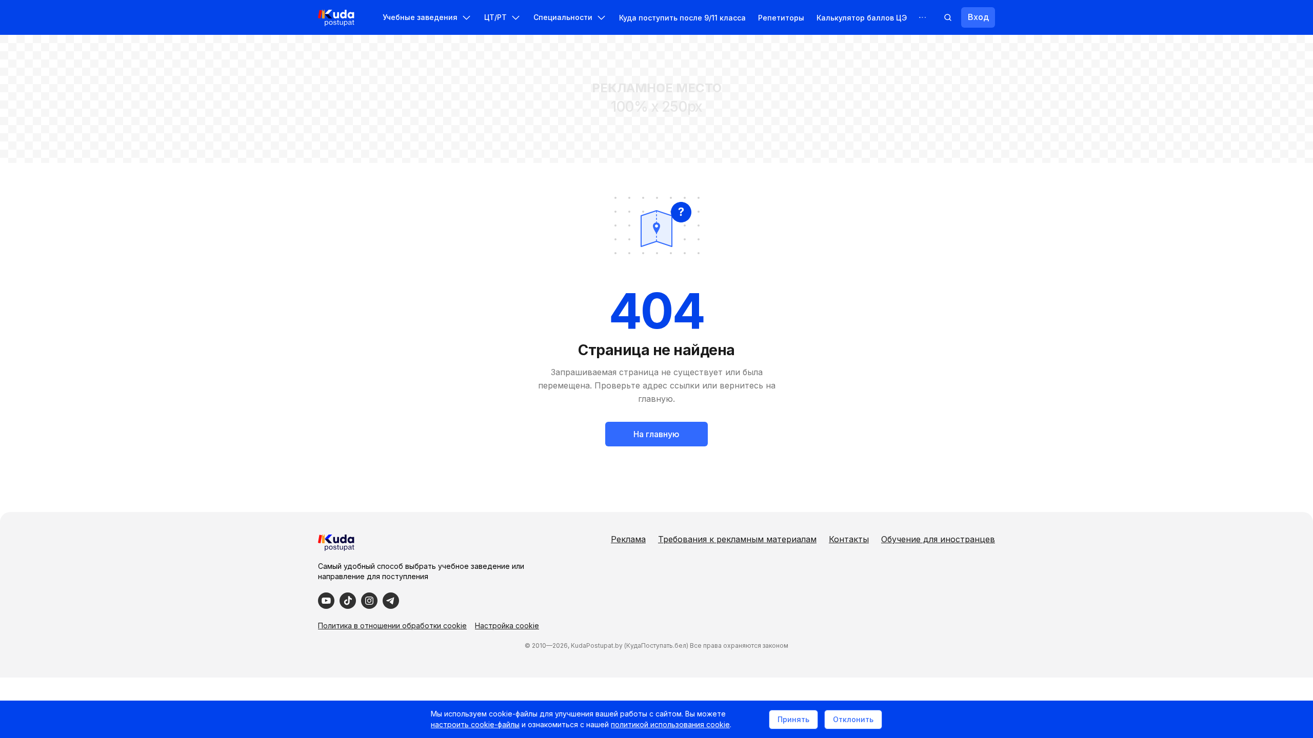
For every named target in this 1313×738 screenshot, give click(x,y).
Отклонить (853, 719)
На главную (656, 434)
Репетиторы (781, 17)
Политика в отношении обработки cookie (392, 625)
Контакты (849, 539)
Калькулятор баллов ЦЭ (862, 17)
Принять (793, 719)
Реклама (628, 539)
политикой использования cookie (670, 724)
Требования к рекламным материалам (737, 539)
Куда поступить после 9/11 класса (682, 17)
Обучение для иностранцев (938, 539)
